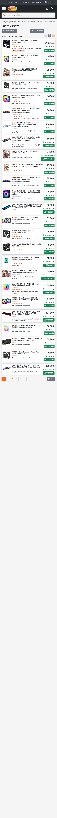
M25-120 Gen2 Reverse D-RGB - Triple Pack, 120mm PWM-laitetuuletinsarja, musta (26, 110)
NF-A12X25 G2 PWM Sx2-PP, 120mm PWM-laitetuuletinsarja (24, 271)
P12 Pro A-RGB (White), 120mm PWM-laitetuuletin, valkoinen (26, 326)
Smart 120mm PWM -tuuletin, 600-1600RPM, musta (26, 245)
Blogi (10, 2)
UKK (15, 2)
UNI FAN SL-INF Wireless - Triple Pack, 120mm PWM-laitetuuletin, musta (26, 366)
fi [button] (53, 2)
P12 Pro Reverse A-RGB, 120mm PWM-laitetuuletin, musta (26, 96)
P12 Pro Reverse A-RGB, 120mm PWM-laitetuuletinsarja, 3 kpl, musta (26, 299)
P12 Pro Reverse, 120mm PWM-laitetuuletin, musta (26, 353)
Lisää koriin (49, 50)
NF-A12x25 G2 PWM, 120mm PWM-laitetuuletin (25, 152)
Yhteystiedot (36, 2)
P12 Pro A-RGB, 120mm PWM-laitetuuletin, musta (25, 56)
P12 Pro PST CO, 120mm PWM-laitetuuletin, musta (25, 83)
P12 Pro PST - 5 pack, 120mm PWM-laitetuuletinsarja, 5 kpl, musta (27, 339)
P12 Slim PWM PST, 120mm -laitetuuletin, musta (25, 41)
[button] (46, 2)
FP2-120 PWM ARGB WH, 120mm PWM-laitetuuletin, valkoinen (25, 258)
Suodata (37, 30)
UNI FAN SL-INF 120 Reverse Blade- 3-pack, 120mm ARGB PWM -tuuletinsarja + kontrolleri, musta (27, 206)
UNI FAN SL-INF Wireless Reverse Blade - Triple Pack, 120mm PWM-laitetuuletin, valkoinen (26, 124)
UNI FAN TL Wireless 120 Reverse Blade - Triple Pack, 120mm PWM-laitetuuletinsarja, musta (26, 313)
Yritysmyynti (24, 2)
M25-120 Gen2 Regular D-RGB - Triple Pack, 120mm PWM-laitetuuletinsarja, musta (26, 179)
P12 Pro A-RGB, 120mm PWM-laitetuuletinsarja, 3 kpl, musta (25, 218)
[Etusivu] (12, 8)
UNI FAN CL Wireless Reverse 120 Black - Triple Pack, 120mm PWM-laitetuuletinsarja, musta (26, 139)
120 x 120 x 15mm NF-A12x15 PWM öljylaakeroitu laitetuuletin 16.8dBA (27, 165)
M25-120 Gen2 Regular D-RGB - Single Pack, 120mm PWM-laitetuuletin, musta (26, 192)
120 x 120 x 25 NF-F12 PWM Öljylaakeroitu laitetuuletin (24, 70)
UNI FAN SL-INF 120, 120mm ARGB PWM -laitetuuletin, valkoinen (27, 285)
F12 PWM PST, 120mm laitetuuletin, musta (22, 232)
